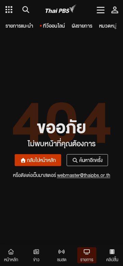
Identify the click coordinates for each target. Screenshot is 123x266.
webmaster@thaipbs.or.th (83, 175)
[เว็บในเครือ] (8, 9)
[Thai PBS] (61, 9)
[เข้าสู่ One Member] (114, 9)
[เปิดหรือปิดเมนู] (100, 9)
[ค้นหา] (25, 9)
